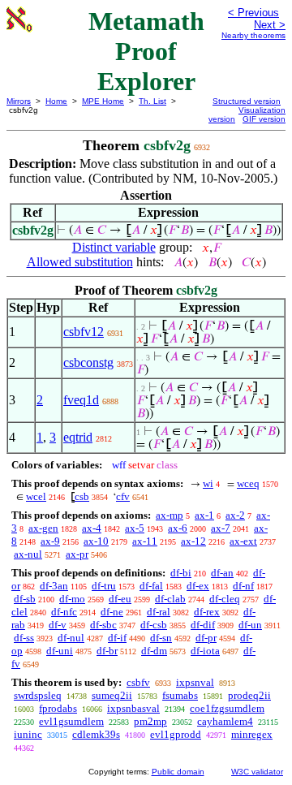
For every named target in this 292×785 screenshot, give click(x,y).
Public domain (178, 771)
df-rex (207, 612)
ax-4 (91, 528)
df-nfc (64, 612)
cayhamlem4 (225, 721)
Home (56, 101)
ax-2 (235, 515)
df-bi (180, 573)
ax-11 (144, 541)
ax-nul (28, 554)
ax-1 (204, 515)
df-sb (25, 599)
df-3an (54, 586)
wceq (248, 483)
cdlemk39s (96, 734)
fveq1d (81, 400)
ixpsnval (195, 682)
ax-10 (96, 541)
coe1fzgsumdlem (227, 708)
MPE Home (103, 101)
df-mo (72, 599)
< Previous (253, 12)
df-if (117, 638)
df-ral (158, 612)
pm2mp (150, 721)
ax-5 (134, 528)
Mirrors (18, 101)
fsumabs (180, 695)
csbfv (138, 682)
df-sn (161, 638)
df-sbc (103, 625)
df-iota (205, 651)
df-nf (243, 586)
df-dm (154, 651)
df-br (107, 651)
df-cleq (224, 599)
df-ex (198, 586)
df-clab (170, 599)
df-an (222, 573)
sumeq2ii (112, 695)
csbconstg (88, 362)
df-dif (203, 625)
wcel (36, 496)
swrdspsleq (38, 695)
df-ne (112, 612)
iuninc (28, 734)
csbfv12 (83, 332)
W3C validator (257, 771)
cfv (123, 496)
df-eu (120, 599)
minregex (252, 734)
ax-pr (77, 554)
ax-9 (50, 541)
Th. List (152, 101)
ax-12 (193, 541)
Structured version (247, 101)
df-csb (153, 625)
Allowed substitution (80, 262)
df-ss (24, 638)
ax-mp (169, 515)
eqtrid (77, 437)
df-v (58, 625)
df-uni (59, 651)
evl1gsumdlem (71, 721)
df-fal (151, 586)
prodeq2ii (249, 695)
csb (82, 496)
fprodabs (58, 708)
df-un (250, 625)
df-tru (104, 586)
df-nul (71, 638)
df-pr (206, 638)
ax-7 (220, 528)
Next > (270, 25)
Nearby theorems (253, 35)
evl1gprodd (175, 734)
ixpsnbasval (133, 708)
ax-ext (243, 541)
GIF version (264, 118)
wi (208, 483)
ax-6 (177, 528)
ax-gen (43, 528)
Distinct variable (114, 247)
